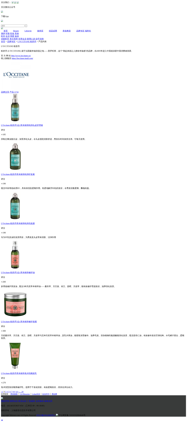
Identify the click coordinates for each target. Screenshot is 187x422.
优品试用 (53, 31)
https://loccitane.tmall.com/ (22, 58)
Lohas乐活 (36, 394)
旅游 (17, 36)
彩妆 (12, 33)
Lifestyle (28, 31)
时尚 (3, 36)
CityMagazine (25, 394)
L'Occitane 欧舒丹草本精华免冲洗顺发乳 (19, 373)
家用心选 (31, 39)
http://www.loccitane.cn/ (21, 56)
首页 (6, 31)
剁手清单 (40, 39)
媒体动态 (48, 401)
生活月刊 (45, 394)
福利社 (88, 31)
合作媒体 (40, 401)
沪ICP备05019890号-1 (45, 415)
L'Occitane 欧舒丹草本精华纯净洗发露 (18, 223)
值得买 (40, 31)
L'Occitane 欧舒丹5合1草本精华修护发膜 (19, 322)
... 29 (21, 392)
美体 (17, 33)
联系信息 (22, 401)
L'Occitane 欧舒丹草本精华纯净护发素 (18, 174)
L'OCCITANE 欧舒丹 (27, 41)
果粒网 (54, 394)
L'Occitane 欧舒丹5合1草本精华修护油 (18, 272)
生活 (8, 36)
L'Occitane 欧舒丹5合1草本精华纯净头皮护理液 (22, 125)
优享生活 (22, 39)
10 (17, 392)
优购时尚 (5, 39)
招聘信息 (14, 401)
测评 (3, 33)
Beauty (16, 31)
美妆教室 (67, 31)
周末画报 (14, 394)
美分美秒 (14, 39)
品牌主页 (5, 92)
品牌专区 (80, 31)
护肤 (8, 33)
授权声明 (5, 401)
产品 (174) (14, 92)
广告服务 (31, 401)
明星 (12, 36)
